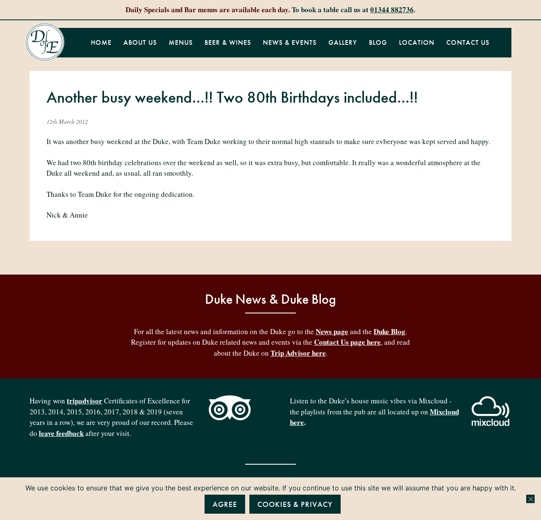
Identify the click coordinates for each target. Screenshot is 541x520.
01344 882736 (392, 9)
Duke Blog (389, 331)
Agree (225, 504)
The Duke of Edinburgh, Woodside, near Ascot (44, 42)
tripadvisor (84, 400)
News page (332, 331)
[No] (530, 499)
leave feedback (61, 433)
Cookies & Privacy (295, 504)
